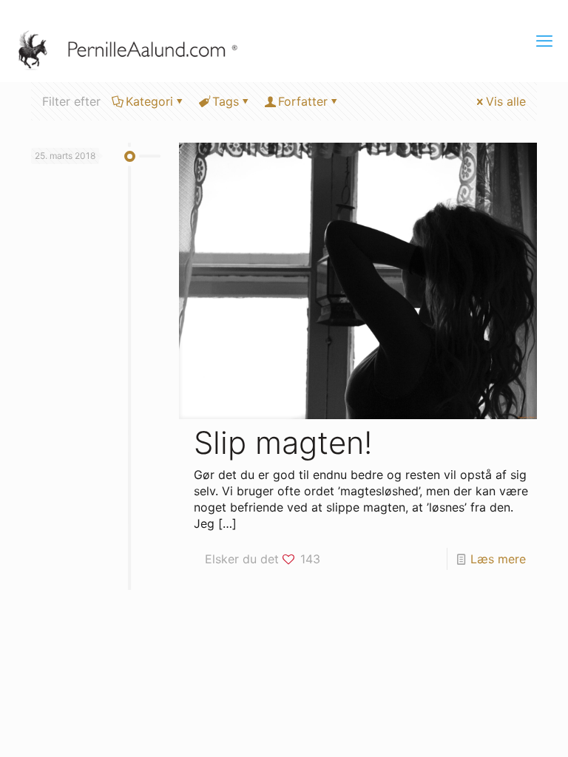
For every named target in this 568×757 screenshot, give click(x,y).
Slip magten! (283, 442)
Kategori (149, 101)
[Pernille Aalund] (135, 48)
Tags (225, 101)
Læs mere (498, 558)
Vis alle (506, 101)
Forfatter (303, 101)
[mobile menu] (544, 40)
